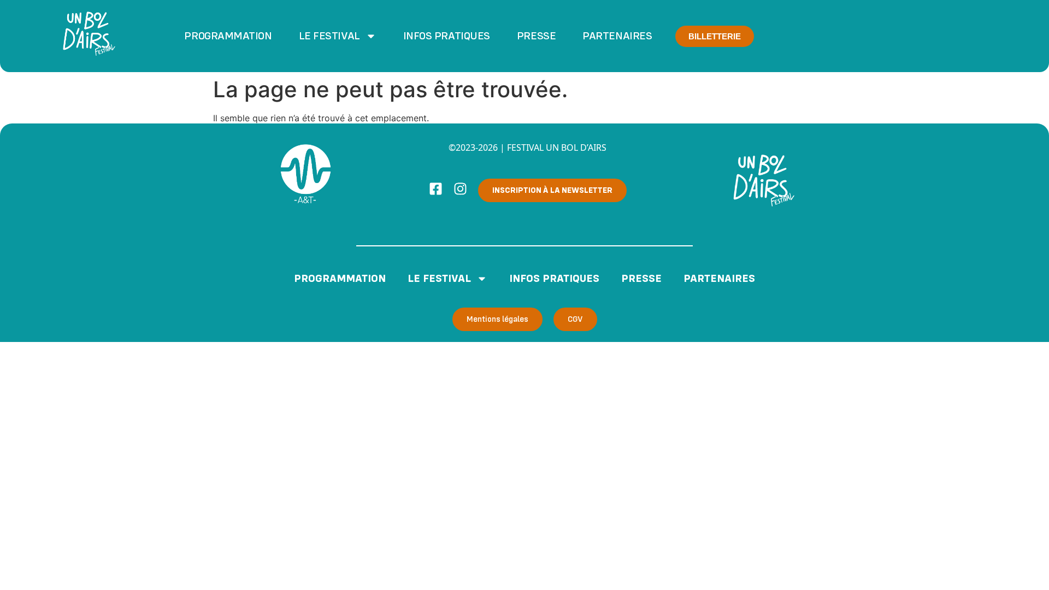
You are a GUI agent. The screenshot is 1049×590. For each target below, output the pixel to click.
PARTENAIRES (617, 36)
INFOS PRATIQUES (446, 36)
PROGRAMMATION (228, 36)
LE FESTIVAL (329, 36)
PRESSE (536, 36)
